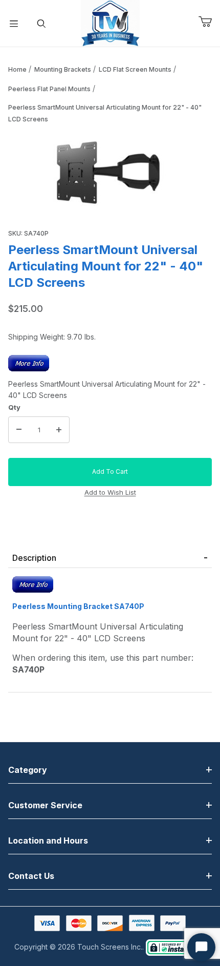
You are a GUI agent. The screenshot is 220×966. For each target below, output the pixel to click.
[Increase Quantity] (59, 430)
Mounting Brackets (62, 69)
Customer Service (45, 805)
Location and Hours (48, 840)
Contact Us (31, 876)
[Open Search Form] (41, 23)
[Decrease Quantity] (19, 430)
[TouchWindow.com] (110, 22)
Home (17, 69)
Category (27, 770)
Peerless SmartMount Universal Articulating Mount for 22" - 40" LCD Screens (105, 113)
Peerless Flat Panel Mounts (49, 89)
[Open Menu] (14, 23)
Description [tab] (34, 558)
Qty (14, 407)
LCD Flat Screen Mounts (135, 69)
